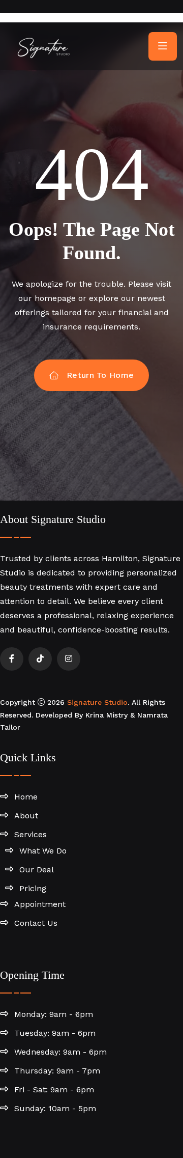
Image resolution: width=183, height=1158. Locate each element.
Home (26, 797)
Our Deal (36, 869)
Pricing (32, 888)
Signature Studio (97, 702)
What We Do (43, 851)
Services (30, 834)
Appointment (40, 904)
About (26, 815)
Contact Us (35, 923)
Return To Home (100, 375)
